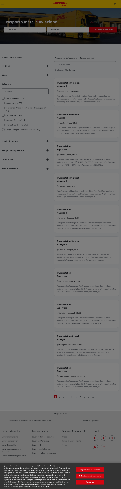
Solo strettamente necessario (90, 476)
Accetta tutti (90, 482)
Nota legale (45, 486)
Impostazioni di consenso (90, 470)
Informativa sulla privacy (32, 486)
